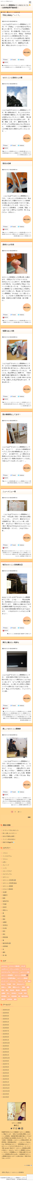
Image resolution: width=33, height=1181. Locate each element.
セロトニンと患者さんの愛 (12, 78)
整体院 (11, 482)
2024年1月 (6, 1040)
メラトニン (13, 981)
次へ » (19, 811)
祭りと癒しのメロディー (10, 833)
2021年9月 (6, 1094)
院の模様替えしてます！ (12, 414)
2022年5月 (6, 1070)
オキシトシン (7, 402)
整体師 (14, 801)
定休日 (5, 907)
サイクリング (11, 65)
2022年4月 (6, 1073)
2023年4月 (6, 1049)
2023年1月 (6, 1055)
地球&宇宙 (6, 901)
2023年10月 (6, 1043)
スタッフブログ (27, 67)
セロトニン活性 (25, 65)
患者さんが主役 (8, 244)
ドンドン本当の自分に (9, 839)
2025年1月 (6, 1022)
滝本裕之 (27, 554)
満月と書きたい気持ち (11, 642)
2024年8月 (6, 1028)
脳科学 (3, 999)
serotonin (5, 65)
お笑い (5, 862)
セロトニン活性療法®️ (15, 67)
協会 (29, 981)
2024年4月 (6, 1037)
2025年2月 (6, 1019)
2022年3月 (6, 1076)
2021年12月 (6, 1085)
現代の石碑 (7, 163)
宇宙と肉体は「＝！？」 (12, 15)
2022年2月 (6, 1079)
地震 (11, 404)
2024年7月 (6, 1031)
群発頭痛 (24, 718)
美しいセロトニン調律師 (12, 729)
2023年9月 (6, 1046)
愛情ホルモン (15, 234)
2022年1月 (6, 1082)
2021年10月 (6, 1091)
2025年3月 (6, 1016)
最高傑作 (19, 801)
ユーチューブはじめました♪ (11, 830)
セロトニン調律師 (13, 153)
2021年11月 (6, 1088)
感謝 (28, 987)
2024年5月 (6, 1034)
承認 (2, 990)
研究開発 (28, 801)
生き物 (5, 928)
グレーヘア (6, 865)
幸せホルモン (9, 234)
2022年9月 (6, 1061)
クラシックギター (15, 969)
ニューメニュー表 (9, 491)
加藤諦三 (5, 895)
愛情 (9, 987)
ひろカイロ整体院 (22, 153)
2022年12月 (6, 1058)
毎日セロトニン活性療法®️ (13, 565)
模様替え (15, 482)
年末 (14, 984)
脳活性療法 (25, 996)
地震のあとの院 (8, 331)
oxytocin (6, 551)
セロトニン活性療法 (9, 151)
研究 (27, 804)
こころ (5, 868)
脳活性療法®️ (7, 943)
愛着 (4, 916)
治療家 (23, 554)
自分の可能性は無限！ (9, 836)
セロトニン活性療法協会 (11, 713)
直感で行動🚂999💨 (8, 842)
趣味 (4, 952)
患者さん (26, 154)
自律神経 (21, 234)
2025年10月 (6, 1010)
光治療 (5, 892)
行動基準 (22, 633)
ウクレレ (5, 859)
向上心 (3, 984)
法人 (8, 993)
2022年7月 (6, 1064)
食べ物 (5, 955)
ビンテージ (4, 981)
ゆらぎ (23, 966)
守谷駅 (5, 904)
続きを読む (27, 52)
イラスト (5, 853)
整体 (20, 554)
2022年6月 (6, 1067)
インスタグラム (17, 715)
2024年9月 (6, 1025)
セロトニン (18, 65)
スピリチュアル (8, 711)
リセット (20, 981)
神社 (4, 934)
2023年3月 (6, 1052)
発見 (25, 993)
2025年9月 (6, 1013)
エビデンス (4, 969)
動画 (4, 898)
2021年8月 (6, 1097)
